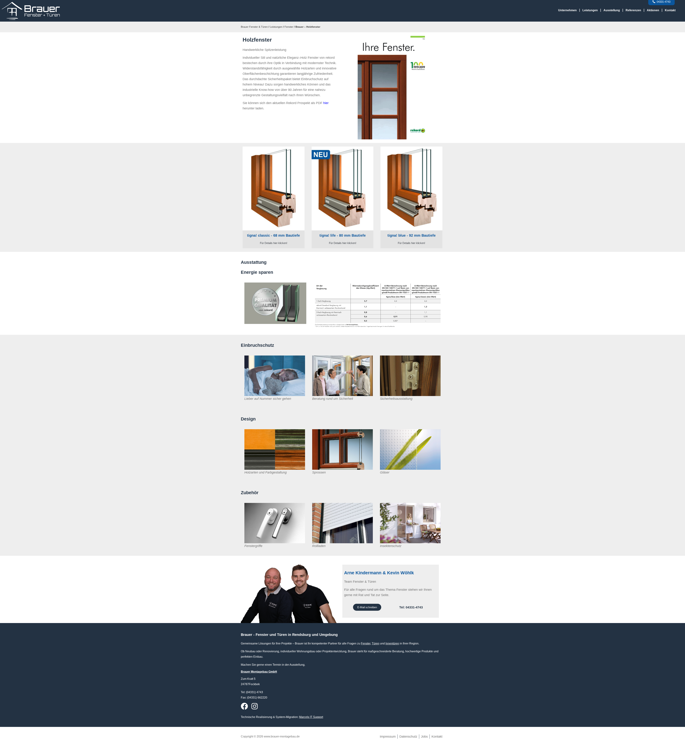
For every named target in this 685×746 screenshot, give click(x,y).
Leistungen (590, 10)
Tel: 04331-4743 (411, 607)
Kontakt (670, 10)
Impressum (388, 736)
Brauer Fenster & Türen (254, 26)
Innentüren (392, 643)
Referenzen (633, 10)
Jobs (424, 736)
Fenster (289, 26)
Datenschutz (408, 736)
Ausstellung (611, 10)
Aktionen (653, 10)
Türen (375, 643)
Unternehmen (567, 10)
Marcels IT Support (311, 717)
